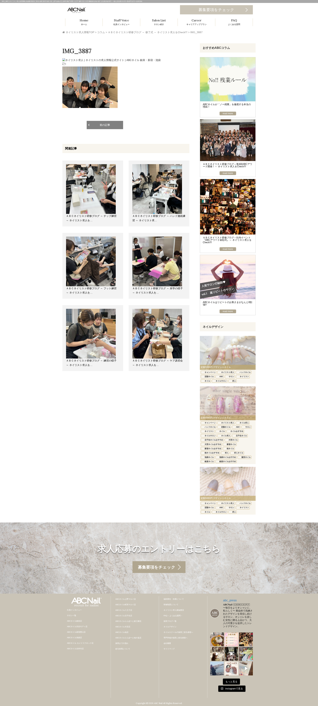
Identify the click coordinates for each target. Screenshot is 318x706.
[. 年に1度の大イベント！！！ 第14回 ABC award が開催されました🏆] (231, 654)
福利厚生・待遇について (174, 599)
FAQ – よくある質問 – (173, 616)
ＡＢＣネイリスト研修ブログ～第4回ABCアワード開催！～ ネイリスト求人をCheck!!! (227, 165)
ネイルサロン (221, 381)
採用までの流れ (121, 643)
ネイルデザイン (170, 627)
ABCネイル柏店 (121, 632)
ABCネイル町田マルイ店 (125, 605)
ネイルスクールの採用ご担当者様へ (178, 632)
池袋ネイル (209, 457)
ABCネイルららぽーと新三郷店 (128, 621)
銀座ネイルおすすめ (227, 461)
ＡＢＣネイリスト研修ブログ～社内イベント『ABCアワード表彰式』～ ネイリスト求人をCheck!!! (227, 240)
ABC (221, 376)
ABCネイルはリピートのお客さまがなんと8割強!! (227, 303)
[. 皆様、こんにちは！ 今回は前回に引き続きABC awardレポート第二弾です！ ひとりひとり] (217, 654)
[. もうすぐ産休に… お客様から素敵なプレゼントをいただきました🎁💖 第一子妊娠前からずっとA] (246, 668)
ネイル (207, 381)
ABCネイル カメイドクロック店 (80, 643)
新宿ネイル (231, 444)
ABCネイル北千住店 (123, 616)
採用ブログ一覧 (170, 621)
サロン (231, 376)
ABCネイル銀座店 (74, 621)
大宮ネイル (233, 440)
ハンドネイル (245, 372)
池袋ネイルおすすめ (227, 457)
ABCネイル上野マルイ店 (125, 599)
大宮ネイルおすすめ (213, 444)
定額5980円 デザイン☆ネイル (216, 367)
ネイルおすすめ (236, 431)
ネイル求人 (244, 423)
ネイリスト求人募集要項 (174, 610)
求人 (234, 381)
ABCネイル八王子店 (123, 610)
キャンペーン (210, 372)
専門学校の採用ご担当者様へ (176, 638)
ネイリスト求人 (227, 372)
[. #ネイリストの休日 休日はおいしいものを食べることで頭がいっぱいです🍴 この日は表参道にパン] (246, 654)
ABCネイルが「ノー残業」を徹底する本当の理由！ (227, 105)
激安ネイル (246, 457)
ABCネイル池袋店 (74, 638)
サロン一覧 (71, 615)
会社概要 (167, 643)
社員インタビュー (74, 610)
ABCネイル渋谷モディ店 (77, 626)
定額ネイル (209, 376)
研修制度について (171, 605)
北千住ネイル (241, 436)
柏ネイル (230, 449)
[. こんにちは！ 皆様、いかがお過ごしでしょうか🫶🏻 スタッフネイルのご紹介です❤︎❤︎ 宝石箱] (231, 668)
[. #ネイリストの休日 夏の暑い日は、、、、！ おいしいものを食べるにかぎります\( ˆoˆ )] (217, 639)
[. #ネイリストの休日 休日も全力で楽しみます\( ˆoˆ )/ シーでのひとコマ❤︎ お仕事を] (217, 668)
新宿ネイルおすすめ (213, 449)
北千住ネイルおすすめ (214, 440)
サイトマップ (169, 649)
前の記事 (105, 124)
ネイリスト (244, 376)
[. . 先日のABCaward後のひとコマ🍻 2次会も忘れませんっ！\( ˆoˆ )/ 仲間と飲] (246, 639)
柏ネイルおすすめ (212, 453)
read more (228, 113)
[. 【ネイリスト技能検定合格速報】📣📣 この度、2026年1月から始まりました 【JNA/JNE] (231, 639)
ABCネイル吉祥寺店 (75, 649)
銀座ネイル (209, 461)
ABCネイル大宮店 (122, 627)
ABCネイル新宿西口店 (76, 632)
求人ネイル (238, 453)
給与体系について (122, 649)
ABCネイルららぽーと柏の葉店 (128, 638)
